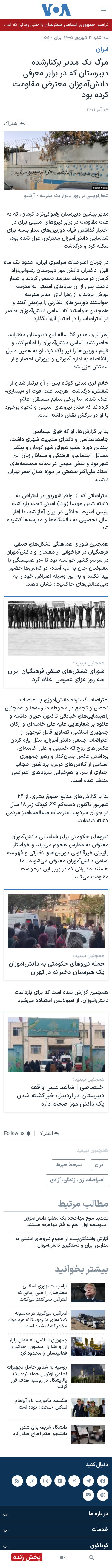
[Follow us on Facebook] (102, 1481)
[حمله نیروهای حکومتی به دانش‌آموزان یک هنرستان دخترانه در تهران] (56, 921)
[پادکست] (102, 1495)
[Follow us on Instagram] (45, 1481)
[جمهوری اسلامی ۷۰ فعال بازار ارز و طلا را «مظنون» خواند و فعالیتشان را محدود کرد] (88, 1346)
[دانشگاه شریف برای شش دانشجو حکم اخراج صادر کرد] (88, 1434)
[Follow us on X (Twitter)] (74, 1481)
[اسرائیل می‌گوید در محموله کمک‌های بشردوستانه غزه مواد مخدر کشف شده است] (88, 1320)
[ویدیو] (63, 1557)
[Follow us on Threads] (31, 1481)
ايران (102, 50)
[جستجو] (92, 1557)
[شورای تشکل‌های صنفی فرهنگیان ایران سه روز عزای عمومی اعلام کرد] (56, 628)
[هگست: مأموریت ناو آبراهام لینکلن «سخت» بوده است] (88, 1407)
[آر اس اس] (17, 1481)
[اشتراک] (88, 1495)
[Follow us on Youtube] (60, 1481)
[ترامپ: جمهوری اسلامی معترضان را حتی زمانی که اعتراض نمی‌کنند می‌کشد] (88, 1292)
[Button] (14, 123)
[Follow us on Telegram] (88, 1481)
